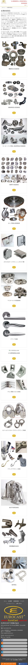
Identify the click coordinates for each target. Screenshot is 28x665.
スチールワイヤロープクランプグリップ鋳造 (14, 430)
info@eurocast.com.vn (8, 633)
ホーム (3, 7)
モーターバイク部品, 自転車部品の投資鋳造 (14, 146)
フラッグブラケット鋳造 (14, 469)
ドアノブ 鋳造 (14, 339)
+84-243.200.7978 (9, 664)
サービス (22, 601)
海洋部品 (14, 584)
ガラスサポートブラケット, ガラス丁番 (14, 262)
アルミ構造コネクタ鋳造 (14, 391)
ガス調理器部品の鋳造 (14, 353)
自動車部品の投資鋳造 (14, 107)
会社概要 (10, 601)
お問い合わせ (19, 603)
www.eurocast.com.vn (9, 635)
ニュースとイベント (10, 603)
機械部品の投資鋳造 (14, 68)
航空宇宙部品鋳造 (14, 507)
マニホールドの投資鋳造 (14, 300)
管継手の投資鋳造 (14, 184)
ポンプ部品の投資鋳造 (14, 223)
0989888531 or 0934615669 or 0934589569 (19, 1)
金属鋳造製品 (9, 7)
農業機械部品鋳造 (14, 546)
